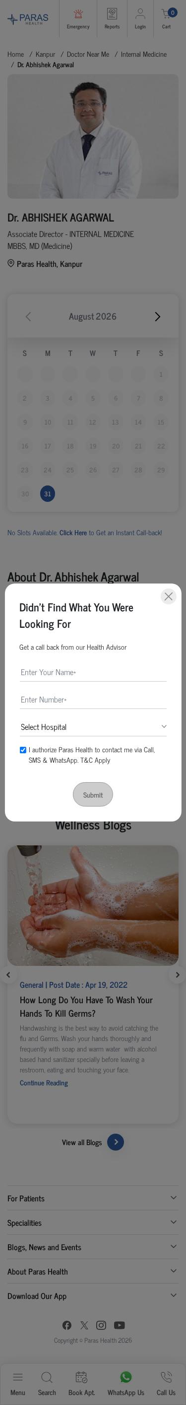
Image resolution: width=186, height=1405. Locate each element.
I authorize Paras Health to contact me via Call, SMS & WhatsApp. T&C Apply (92, 754)
